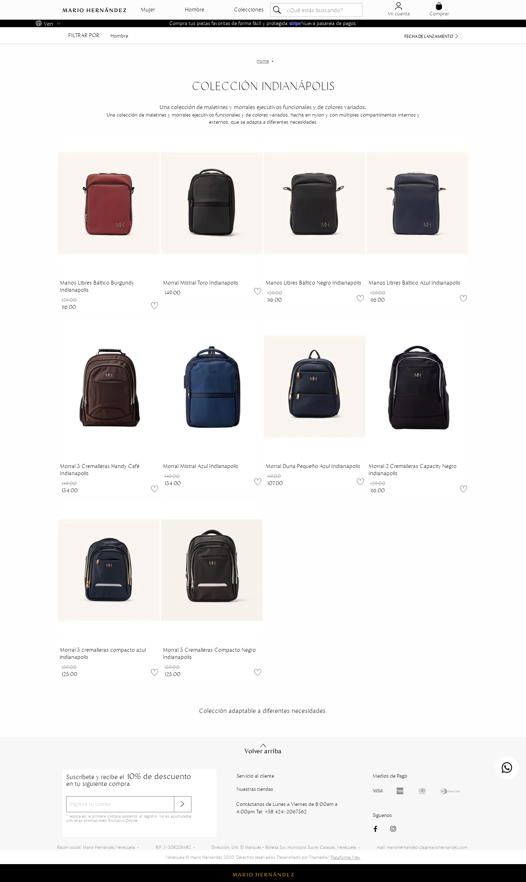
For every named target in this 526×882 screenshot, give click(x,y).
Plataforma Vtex (345, 857)
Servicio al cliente (255, 776)
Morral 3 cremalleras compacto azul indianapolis (103, 653)
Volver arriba (263, 751)
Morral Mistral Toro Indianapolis (200, 283)
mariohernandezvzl (263, 61)
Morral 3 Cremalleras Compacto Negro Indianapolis (209, 653)
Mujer (148, 9)
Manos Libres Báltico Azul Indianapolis (415, 283)
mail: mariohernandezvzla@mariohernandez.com (422, 847)
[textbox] (316, 10)
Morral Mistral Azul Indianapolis (200, 466)
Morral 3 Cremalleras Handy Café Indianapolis (100, 470)
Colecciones (249, 9)
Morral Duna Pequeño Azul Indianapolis (313, 466)
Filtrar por (83, 35)
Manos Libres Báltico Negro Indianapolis (313, 283)
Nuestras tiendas (255, 789)
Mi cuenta (399, 13)
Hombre (194, 9)
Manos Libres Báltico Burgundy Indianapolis (97, 286)
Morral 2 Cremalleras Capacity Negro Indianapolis (413, 470)
